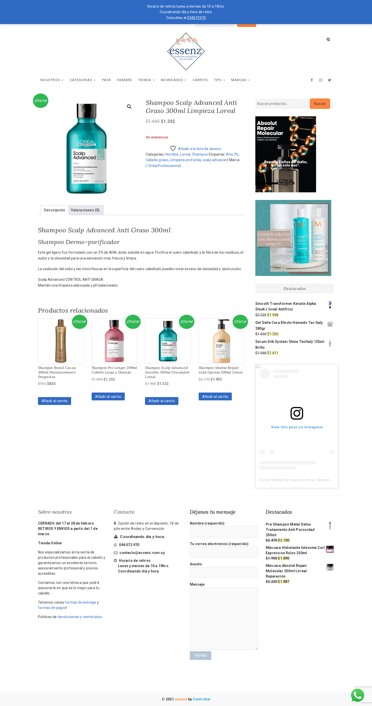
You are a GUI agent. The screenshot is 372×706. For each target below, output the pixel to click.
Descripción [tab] (54, 210)
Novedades (172, 80)
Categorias (81, 80)
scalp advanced (215, 160)
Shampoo (200, 154)
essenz (181, 699)
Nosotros (50, 80)
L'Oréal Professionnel (163, 166)
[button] (129, 106)
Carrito (200, 80)
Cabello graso (157, 160)
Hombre (124, 80)
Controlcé (201, 699)
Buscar (320, 104)
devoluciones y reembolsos (80, 617)
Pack (106, 80)
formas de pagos (52, 608)
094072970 (196, 18)
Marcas (239, 80)
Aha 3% (232, 154)
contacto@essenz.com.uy (141, 553)
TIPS (218, 80)
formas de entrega (80, 602)
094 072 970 (128, 545)
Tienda (144, 80)
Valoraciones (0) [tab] (85, 210)
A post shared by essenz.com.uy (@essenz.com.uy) (304, 480)
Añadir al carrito (55, 401)
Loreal (185, 154)
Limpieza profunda (185, 160)
